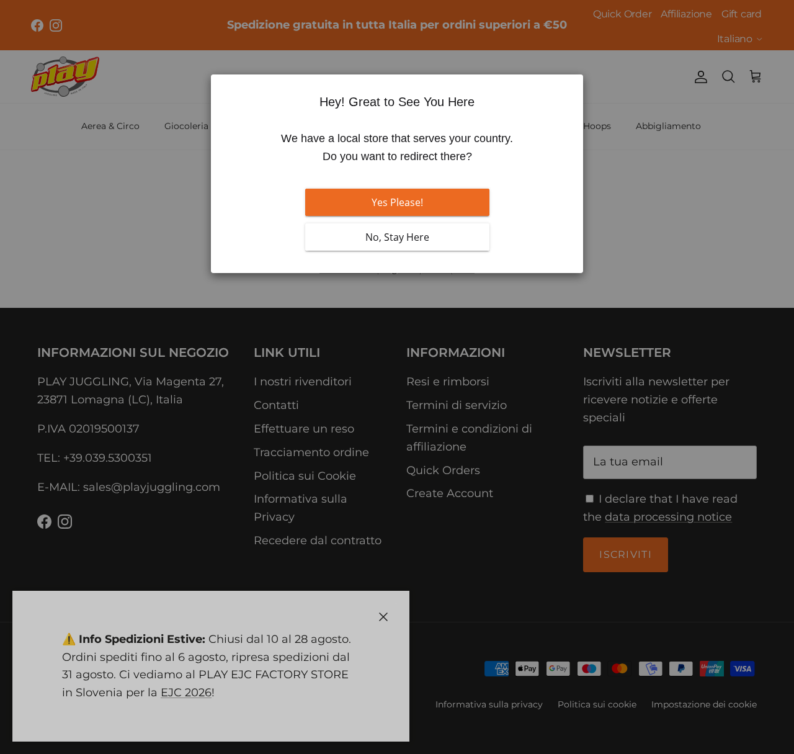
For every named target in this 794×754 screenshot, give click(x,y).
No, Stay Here (397, 237)
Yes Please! (397, 202)
